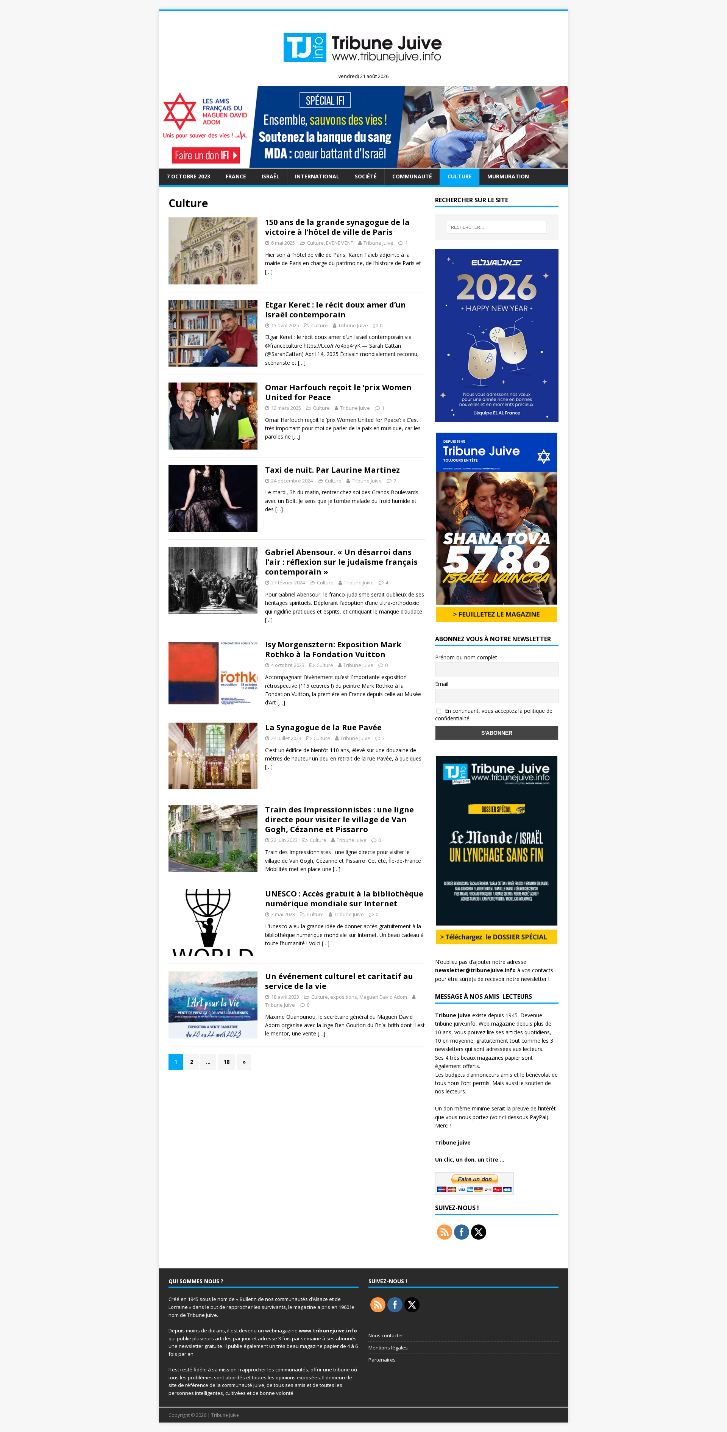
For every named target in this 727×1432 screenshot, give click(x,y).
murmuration (508, 176)
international (317, 176)
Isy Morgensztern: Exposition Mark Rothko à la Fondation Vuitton (333, 649)
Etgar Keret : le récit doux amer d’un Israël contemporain (335, 310)
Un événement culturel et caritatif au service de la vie (339, 981)
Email (441, 683)
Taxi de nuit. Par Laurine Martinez (332, 470)
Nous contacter (385, 1335)
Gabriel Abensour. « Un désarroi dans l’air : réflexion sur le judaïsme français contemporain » (341, 562)
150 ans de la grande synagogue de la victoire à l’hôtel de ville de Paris (337, 227)
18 (226, 1061)
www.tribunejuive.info (328, 1330)
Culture (460, 176)
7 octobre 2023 (188, 176)
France (236, 176)
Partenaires (382, 1359)
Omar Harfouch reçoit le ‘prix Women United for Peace (338, 392)
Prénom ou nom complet (466, 657)
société (366, 176)
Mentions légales (388, 1347)
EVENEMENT (339, 242)
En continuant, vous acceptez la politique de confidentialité (493, 714)
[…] (269, 271)
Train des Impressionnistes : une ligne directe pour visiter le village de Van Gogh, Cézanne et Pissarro (339, 819)
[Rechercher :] (496, 227)
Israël (270, 176)
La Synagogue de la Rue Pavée (323, 727)
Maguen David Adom (383, 996)
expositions (343, 996)
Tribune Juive (378, 242)
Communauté (412, 176)
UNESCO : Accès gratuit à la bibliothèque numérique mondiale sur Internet (344, 899)
